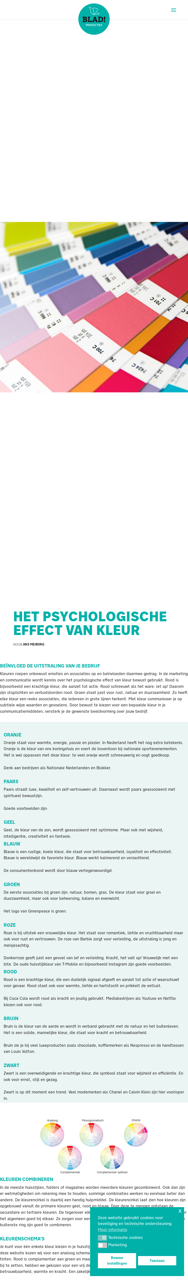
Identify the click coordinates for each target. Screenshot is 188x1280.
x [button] (180, 1210)
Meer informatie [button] (112, 1229)
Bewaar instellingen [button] (117, 1260)
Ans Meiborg (33, 644)
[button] (102, 1237)
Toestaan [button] (157, 1260)
